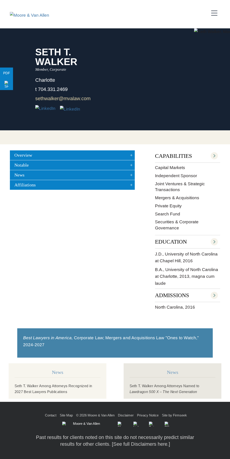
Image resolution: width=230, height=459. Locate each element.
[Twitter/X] (151, 424)
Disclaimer (126, 415)
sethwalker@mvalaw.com (63, 98)
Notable (21, 165)
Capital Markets (170, 167)
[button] (6, 84)
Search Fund (167, 214)
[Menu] (215, 12)
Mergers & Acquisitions (177, 197)
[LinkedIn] (135, 424)
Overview (23, 155)
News (19, 174)
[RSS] (167, 424)
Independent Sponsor (176, 175)
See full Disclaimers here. (141, 444)
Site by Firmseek (174, 415)
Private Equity (168, 205)
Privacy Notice (148, 415)
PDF (6, 73)
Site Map (66, 415)
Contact (50, 415)
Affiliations (25, 184)
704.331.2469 (53, 89)
